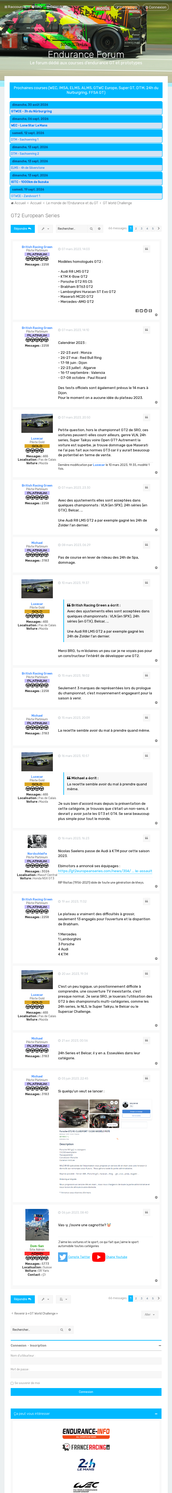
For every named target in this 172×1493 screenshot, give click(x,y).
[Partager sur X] (141, 311)
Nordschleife (37, 854)
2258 (45, 264)
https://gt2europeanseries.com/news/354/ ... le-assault (105, 871)
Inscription (38, 1345)
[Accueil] (86, 32)
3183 (45, 560)
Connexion (18, 1345)
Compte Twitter (79, 1257)
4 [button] (147, 228)
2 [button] (136, 228)
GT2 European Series (35, 215)
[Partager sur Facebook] (137, 311)
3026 (45, 871)
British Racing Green (37, 247)
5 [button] (153, 228)
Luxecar (37, 438)
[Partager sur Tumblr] (150, 311)
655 (45, 456)
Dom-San (37, 1246)
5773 (45, 1264)
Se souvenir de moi (27, 1383)
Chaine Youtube (116, 1257)
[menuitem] (36, 7)
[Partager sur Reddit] (146, 311)
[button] (159, 229)
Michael (37, 543)
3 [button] (141, 228)
